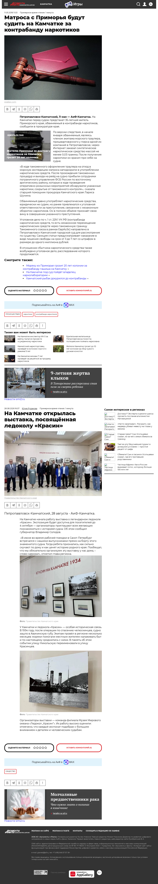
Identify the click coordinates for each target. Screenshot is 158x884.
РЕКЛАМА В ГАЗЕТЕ (60, 831)
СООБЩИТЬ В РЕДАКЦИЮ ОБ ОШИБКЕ (102, 831)
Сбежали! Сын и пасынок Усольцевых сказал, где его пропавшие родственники (136, 457)
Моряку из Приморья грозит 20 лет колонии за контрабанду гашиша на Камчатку (55, 267)
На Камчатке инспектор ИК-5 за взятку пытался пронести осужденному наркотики (33, 339)
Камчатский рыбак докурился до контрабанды (56, 278)
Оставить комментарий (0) (79, 291)
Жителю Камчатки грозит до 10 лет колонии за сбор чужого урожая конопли (81, 348)
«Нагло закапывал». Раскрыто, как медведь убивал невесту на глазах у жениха (135, 426)
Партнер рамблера (58, 872)
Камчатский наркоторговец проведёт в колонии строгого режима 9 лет (32, 348)
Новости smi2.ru (14, 399)
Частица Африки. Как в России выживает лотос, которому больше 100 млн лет (135, 467)
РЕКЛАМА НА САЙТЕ (40, 831)
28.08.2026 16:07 (11, 408)
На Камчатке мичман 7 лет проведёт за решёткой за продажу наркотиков (34, 358)
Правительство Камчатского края (20, 498)
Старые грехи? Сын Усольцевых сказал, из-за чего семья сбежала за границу (135, 436)
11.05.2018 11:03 (10, 12)
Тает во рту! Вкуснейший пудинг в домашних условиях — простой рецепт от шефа (134, 446)
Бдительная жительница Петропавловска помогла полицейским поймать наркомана (82, 339)
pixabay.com (10, 102)
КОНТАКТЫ (77, 831)
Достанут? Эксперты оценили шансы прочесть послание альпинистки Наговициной (135, 416)
